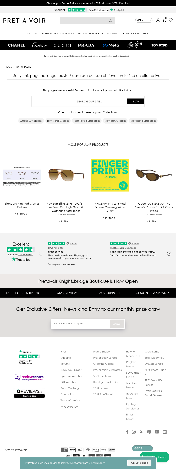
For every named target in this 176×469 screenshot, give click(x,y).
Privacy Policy (69, 406)
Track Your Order (70, 369)
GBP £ (140, 20)
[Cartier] (39, 45)
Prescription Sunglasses (107, 369)
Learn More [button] (98, 462)
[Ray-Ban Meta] (111, 45)
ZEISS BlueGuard (103, 394)
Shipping (65, 357)
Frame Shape (101, 351)
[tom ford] (159, 45)
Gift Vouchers (68, 382)
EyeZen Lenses (154, 363)
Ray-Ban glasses (115, 120)
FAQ (63, 351)
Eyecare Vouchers (71, 376)
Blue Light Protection (106, 382)
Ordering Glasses (103, 363)
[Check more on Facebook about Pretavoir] (127, 432)
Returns (65, 363)
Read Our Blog (69, 388)
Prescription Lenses (105, 357)
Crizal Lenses (153, 351)
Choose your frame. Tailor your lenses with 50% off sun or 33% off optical (88, 3)
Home (9, 67)
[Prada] (86, 45)
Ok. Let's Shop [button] (139, 462)
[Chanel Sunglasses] (16, 45)
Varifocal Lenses (103, 376)
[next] (172, 190)
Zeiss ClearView (154, 357)
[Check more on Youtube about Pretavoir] (157, 432)
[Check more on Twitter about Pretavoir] (141, 432)
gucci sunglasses (31, 120)
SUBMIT (117, 323)
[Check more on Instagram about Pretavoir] (134, 432)
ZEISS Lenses (100, 388)
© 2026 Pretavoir (16, 449)
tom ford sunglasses (87, 120)
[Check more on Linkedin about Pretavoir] (165, 432)
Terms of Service (70, 400)
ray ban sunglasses (143, 120)
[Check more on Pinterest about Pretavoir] (149, 432)
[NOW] (110, 20)
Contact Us (67, 394)
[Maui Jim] (135, 45)
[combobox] (87, 20)
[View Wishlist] (171, 20)
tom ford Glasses (58, 120)
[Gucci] (62, 45)
